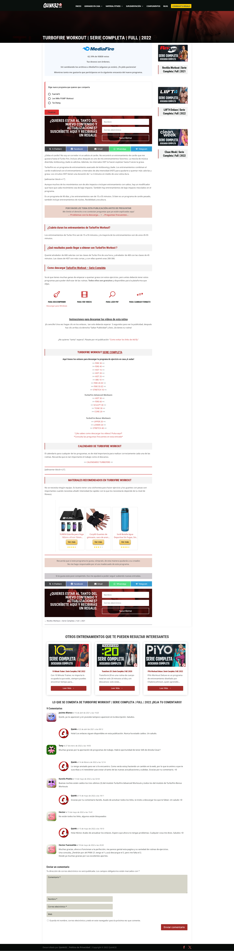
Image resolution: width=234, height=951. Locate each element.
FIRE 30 (98, 363)
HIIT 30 (98, 398)
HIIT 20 (98, 373)
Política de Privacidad (79, 947)
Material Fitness (113, 6)
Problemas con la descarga (84, 214)
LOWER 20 (98, 424)
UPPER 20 (98, 421)
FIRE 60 (98, 401)
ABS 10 (98, 379)
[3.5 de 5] (102, 547)
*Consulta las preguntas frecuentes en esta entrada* (98, 436)
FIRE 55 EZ (98, 386)
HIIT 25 (98, 376)
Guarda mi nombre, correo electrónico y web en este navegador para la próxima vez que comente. (95, 920)
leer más (67, 688)
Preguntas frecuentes (115, 214)
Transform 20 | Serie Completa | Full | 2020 (117, 671)
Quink (74, 729)
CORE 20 (98, 411)
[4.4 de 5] (128, 547)
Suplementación (133, 6)
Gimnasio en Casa (92, 6)
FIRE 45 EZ (98, 383)
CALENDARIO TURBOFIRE (98, 462)
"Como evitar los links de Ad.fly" (124, 339)
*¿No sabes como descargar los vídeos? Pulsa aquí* (98, 433)
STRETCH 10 (98, 389)
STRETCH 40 (98, 428)
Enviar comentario (174, 927)
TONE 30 (98, 408)
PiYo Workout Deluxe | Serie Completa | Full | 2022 (165, 671)
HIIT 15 (98, 369)
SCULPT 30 (98, 405)
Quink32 (63, 947)
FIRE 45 (98, 366)
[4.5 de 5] (75, 547)
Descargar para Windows (56, 306)
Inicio (78, 6)
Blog (165, 6)
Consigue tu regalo (181, 6)
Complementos (153, 6)
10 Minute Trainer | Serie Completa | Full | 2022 (68, 671)
